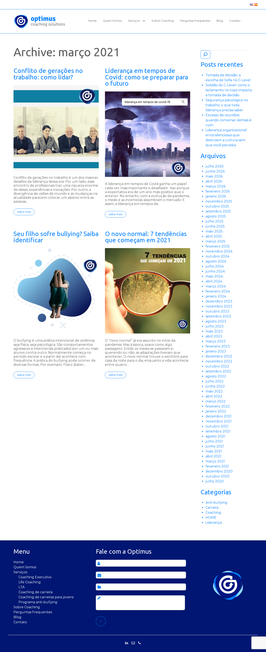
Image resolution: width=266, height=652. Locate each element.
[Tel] (139, 643)
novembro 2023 (219, 306)
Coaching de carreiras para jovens (46, 597)
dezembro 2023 (219, 301)
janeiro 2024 (216, 296)
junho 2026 (215, 171)
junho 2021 (215, 446)
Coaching (213, 513)
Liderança (214, 523)
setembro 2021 (218, 431)
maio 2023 (214, 331)
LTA (21, 587)
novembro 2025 (219, 201)
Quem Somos (25, 567)
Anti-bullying (216, 503)
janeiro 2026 (216, 196)
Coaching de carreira (35, 592)
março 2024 (216, 286)
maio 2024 (214, 276)
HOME (211, 518)
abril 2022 (214, 396)
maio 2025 (214, 231)
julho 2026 (214, 166)
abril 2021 (213, 456)
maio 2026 (214, 176)
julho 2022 (215, 381)
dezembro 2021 (219, 416)
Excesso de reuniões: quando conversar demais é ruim (228, 120)
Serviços (20, 572)
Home (19, 562)
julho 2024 (215, 266)
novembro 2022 (219, 361)
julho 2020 (215, 481)
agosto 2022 (216, 376)
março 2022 (216, 401)
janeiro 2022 (216, 411)
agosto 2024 (216, 261)
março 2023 (216, 341)
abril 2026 (214, 181)
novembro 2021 (219, 421)
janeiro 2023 (216, 351)
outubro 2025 (217, 206)
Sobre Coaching (27, 607)
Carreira (212, 508)
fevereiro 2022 (218, 406)
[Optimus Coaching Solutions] (228, 585)
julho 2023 (215, 326)
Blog (17, 617)
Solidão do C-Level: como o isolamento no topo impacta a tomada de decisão (229, 90)
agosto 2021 (215, 436)
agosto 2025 (216, 216)
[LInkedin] (126, 643)
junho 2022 (215, 386)
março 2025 (215, 241)
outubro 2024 (217, 256)
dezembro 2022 (219, 356)
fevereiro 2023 (218, 346)
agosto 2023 (216, 321)
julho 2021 (214, 441)
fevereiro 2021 (217, 466)
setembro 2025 (218, 211)
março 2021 (215, 461)
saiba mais (24, 211)
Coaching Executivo (35, 577)
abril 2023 (214, 336)
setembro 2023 (218, 316)
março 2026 (215, 186)
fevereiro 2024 (218, 291)
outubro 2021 (217, 426)
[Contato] (133, 643)
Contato (20, 622)
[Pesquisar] (205, 54)
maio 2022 (214, 391)
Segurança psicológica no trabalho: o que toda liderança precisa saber (227, 105)
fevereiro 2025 (218, 246)
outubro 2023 (217, 311)
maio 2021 (214, 451)
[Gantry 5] (39, 21)
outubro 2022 (217, 366)
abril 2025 (214, 236)
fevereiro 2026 (218, 191)
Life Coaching (29, 582)
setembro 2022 (218, 371)
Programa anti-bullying (37, 602)
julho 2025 (214, 221)
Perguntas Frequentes (33, 612)
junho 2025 (215, 226)
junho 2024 (215, 271)
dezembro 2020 (219, 471)
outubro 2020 (217, 476)
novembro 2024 (219, 251)
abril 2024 (214, 281)
